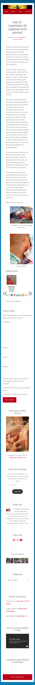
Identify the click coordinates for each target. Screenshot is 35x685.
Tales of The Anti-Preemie (17, 7)
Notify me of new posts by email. (15, 394)
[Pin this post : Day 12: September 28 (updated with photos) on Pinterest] (14, 295)
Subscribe (17, 491)
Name (5, 348)
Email (5, 357)
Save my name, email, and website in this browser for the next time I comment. (15, 381)
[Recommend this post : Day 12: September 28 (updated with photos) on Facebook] (12, 295)
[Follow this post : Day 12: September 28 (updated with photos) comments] (23, 295)
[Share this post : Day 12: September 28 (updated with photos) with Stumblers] (17, 295)
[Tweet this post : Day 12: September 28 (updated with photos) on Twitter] (20, 295)
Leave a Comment (17, 39)
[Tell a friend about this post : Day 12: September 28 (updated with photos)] (26, 295)
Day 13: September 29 (19, 616)
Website (5, 367)
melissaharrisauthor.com (17, 457)
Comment (7, 322)
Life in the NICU (17, 301)
